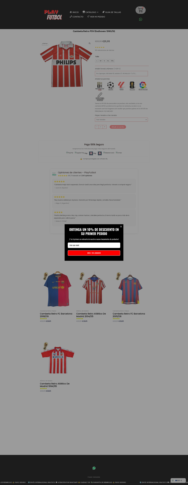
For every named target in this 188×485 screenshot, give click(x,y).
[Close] (121, 226)
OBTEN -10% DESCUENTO (94, 253)
